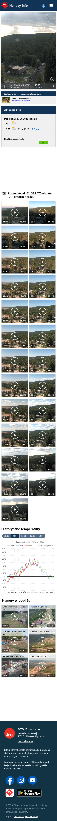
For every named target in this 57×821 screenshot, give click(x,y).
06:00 (6, 536)
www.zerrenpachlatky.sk (21, 100)
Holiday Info (12, 3)
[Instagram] (21, 780)
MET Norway (31, 816)
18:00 (41, 536)
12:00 (23, 536)
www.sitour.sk (25, 741)
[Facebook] (10, 780)
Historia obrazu (23, 197)
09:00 (15, 536)
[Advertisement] (28, 167)
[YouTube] (32, 780)
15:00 (32, 536)
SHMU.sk (19, 816)
